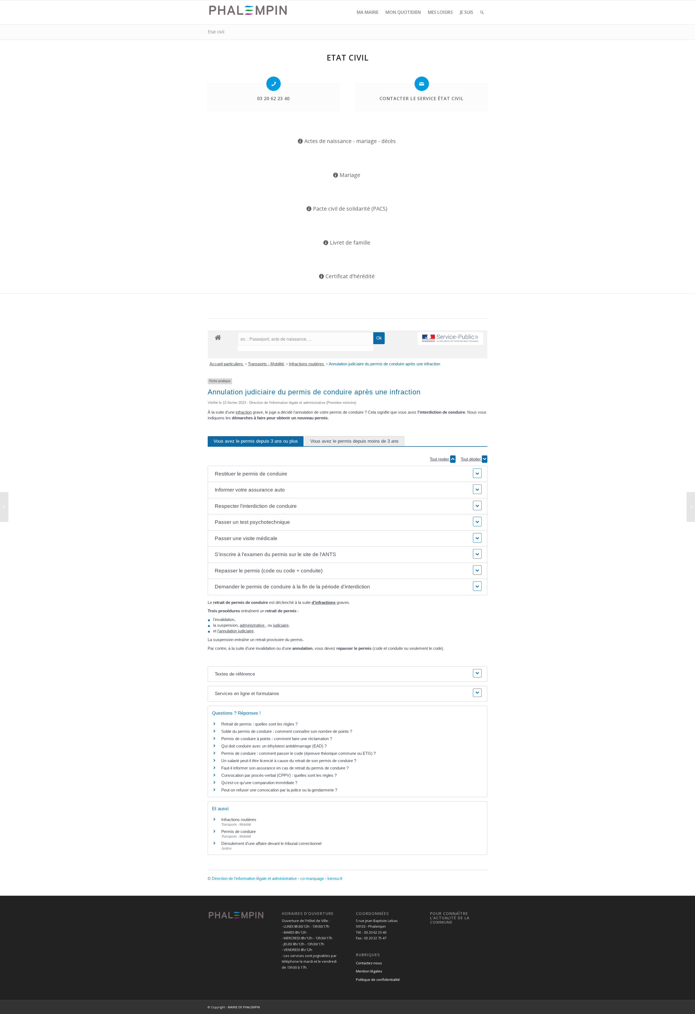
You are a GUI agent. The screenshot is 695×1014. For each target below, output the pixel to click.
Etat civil (216, 32)
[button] (347, 474)
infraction (244, 412)
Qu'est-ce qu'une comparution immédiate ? (259, 782)
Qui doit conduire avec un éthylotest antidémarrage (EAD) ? (274, 746)
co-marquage (312, 878)
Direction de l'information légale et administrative (254, 878)
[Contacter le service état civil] (422, 84)
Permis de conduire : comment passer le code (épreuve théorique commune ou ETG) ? (298, 753)
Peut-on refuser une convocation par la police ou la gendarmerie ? (279, 790)
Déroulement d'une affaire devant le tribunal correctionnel (271, 843)
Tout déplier (471, 459)
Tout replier (440, 459)
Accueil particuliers (227, 364)
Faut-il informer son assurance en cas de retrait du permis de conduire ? (285, 768)
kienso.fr (335, 878)
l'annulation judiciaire (235, 631)
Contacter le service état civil (422, 99)
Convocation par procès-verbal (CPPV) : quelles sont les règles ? (279, 775)
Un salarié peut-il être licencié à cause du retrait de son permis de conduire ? (288, 760)
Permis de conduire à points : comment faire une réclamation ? (276, 738)
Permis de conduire (238, 831)
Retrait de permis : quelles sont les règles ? (259, 724)
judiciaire (281, 625)
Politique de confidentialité (378, 979)
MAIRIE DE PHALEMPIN (244, 1007)
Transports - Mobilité (266, 364)
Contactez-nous (369, 963)
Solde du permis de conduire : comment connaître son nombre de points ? (286, 731)
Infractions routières (307, 364)
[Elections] (4, 507)
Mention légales (369, 971)
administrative (253, 625)
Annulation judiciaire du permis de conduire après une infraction (384, 364)
